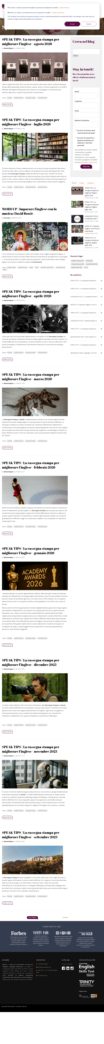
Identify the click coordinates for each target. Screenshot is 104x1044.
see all (86, 267)
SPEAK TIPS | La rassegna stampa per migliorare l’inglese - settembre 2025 (30, 834)
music (36, 267)
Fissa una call (86, 1006)
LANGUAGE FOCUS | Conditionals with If (83, 297)
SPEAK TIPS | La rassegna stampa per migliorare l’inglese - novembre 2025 (30, 749)
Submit (75, 55)
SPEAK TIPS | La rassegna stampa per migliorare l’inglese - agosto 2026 (30, 41)
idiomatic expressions (47, 267)
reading (9, 98)
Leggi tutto (7, 104)
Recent (74, 183)
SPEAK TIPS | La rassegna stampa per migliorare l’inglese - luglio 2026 (30, 121)
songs (31, 267)
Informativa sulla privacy (89, 162)
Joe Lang (7, 218)
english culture (11, 267)
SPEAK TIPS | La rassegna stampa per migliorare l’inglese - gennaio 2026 (30, 550)
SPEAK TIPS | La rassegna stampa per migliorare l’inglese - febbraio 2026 (30, 465)
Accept (72, 24)
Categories (90, 183)
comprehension (42, 98)
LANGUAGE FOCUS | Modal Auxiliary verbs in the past (84, 321)
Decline (88, 24)
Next (65, 917)
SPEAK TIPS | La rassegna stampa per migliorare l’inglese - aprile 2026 (30, 293)
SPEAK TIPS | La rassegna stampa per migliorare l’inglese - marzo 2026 (30, 376)
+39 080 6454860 (43, 964)
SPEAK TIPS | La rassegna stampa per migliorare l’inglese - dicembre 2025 (30, 662)
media (4, 269)
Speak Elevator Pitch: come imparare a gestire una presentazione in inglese (84, 337)
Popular (81, 183)
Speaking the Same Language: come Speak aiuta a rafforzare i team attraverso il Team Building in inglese (84, 353)
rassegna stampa (30, 98)
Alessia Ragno (8, 48)
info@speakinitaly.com (44, 967)
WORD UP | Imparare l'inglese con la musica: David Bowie (29, 211)
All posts (32, 917)
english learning (18, 98)
